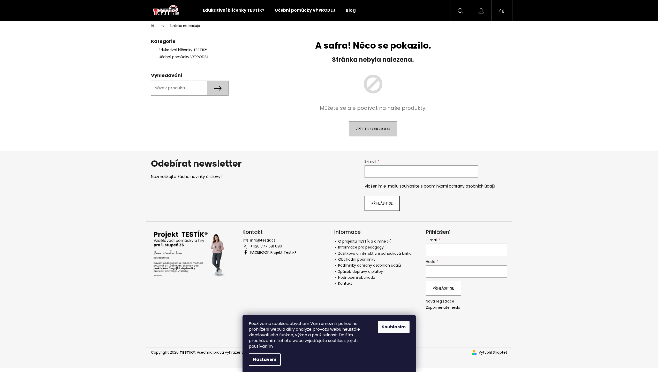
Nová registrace (440, 301)
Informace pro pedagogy (361, 247)
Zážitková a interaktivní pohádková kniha (375, 253)
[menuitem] (234, 10)
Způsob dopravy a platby (360, 271)
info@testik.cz (263, 240)
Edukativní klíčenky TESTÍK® (183, 49)
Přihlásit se (382, 203)
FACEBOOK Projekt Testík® (273, 252)
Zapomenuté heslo (443, 307)
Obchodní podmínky (356, 259)
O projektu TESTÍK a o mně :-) (365, 241)
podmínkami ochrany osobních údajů (459, 186)
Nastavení (264, 359)
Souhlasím (394, 327)
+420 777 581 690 (266, 246)
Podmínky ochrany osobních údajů (369, 265)
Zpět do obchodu (373, 128)
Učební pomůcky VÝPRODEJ (183, 56)
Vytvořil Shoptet (493, 352)
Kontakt (345, 283)
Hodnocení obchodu (356, 277)
